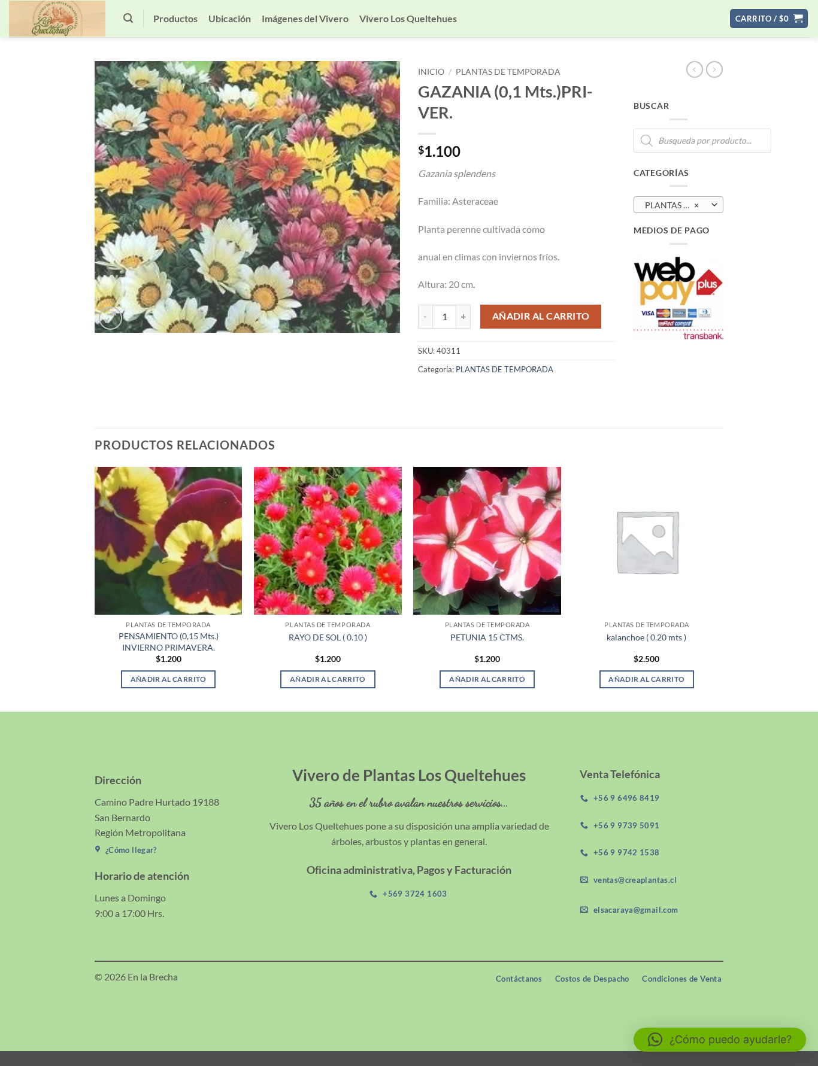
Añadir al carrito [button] (169, 679)
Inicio (431, 72)
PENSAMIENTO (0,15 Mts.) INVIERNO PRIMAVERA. (169, 641)
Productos (175, 18)
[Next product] (694, 69)
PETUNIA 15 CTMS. (487, 637)
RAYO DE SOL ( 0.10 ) (328, 637)
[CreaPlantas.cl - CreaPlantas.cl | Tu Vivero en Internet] (57, 19)
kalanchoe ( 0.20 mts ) (646, 637)
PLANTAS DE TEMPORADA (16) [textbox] (678, 205)
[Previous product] (714, 69)
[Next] (720, 588)
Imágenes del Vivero (305, 18)
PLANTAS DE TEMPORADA (508, 72)
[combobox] (678, 204)
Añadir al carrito (541, 316)
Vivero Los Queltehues (408, 18)
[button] (128, 18)
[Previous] (95, 588)
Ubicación (229, 18)
